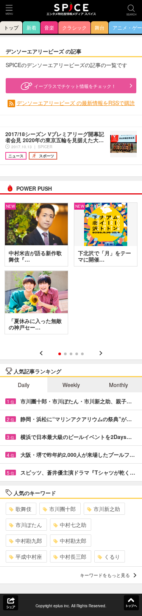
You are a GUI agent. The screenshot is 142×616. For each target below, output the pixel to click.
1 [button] (59, 354)
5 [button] (82, 354)
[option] (71, 271)
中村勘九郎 (29, 540)
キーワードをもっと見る (105, 575)
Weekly (71, 385)
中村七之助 (73, 524)
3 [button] (71, 354)
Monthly (118, 385)
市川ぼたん (29, 524)
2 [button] (65, 354)
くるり (112, 556)
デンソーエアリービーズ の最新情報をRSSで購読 (76, 103)
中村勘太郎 (73, 540)
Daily (24, 385)
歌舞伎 (23, 509)
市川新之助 (107, 509)
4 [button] (76, 354)
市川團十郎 (62, 509)
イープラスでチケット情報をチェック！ (75, 86)
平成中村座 (29, 556)
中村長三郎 (73, 556)
